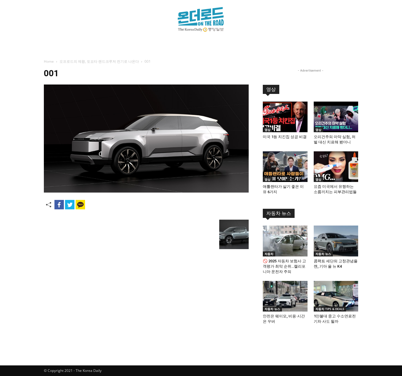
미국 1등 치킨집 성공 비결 (285, 137)
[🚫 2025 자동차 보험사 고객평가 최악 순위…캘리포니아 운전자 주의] (285, 241)
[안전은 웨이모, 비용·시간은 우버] (285, 296)
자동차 (269, 254)
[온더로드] (201, 19)
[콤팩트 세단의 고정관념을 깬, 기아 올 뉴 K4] (336, 241)
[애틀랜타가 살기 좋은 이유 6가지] (285, 166)
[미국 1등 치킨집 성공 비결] (285, 117)
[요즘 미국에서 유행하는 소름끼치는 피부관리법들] (336, 166)
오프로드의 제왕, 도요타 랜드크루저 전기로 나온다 (99, 61)
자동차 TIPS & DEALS (329, 309)
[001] (146, 190)
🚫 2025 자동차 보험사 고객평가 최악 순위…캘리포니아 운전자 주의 (284, 266)
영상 (271, 89)
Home (49, 61)
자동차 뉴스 (278, 213)
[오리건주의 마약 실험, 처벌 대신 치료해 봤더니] (336, 117)
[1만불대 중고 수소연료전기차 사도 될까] (336, 296)
